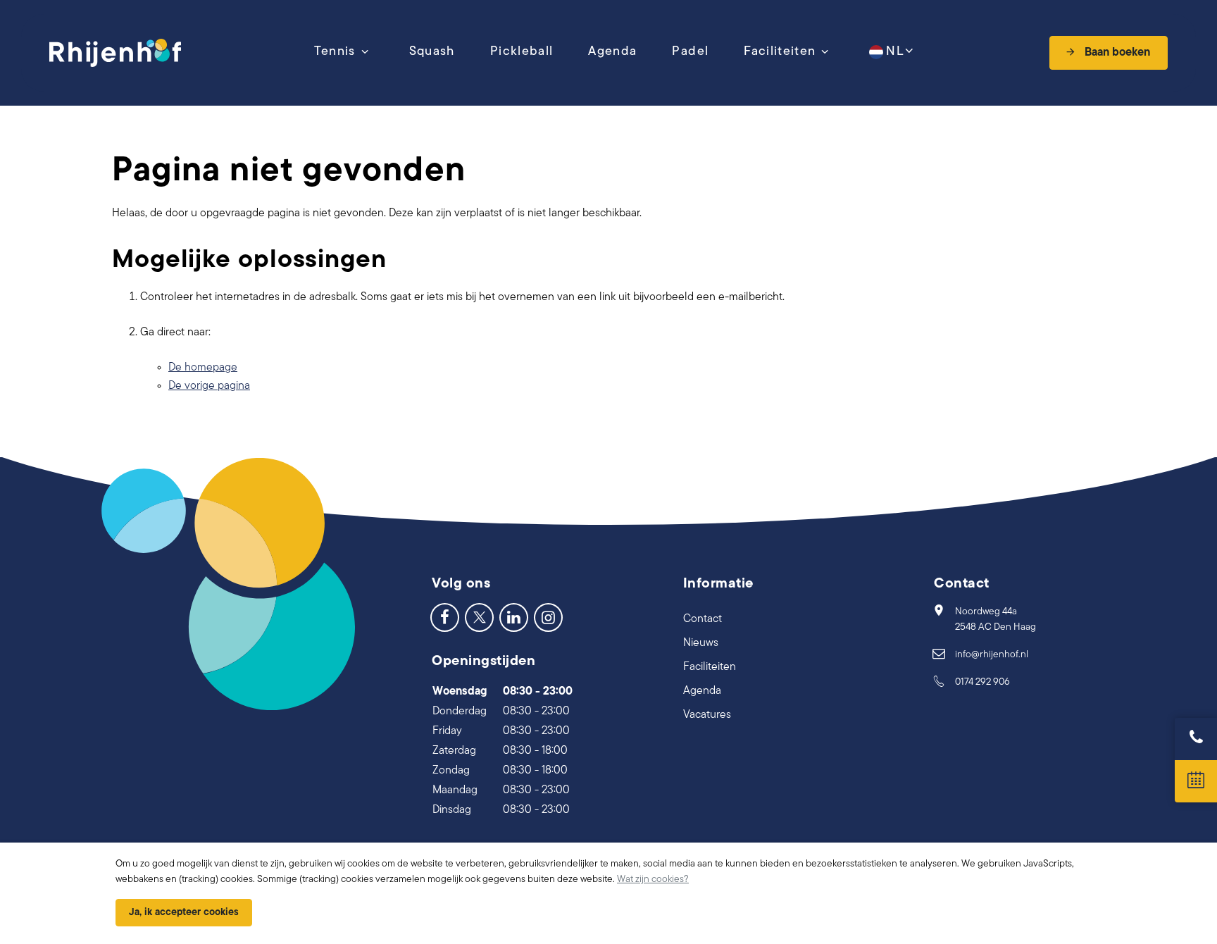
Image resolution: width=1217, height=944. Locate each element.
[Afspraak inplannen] (1196, 781)
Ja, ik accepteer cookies (184, 912)
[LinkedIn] (514, 617)
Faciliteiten (780, 52)
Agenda (612, 52)
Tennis (335, 52)
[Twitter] (479, 617)
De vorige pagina (209, 386)
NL (895, 52)
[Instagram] (548, 617)
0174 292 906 (982, 682)
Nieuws (700, 643)
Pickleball (522, 52)
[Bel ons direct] (1196, 739)
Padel (690, 52)
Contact (702, 619)
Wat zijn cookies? (653, 879)
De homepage (202, 367)
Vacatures (707, 715)
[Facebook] (445, 617)
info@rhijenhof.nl (991, 655)
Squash (432, 52)
